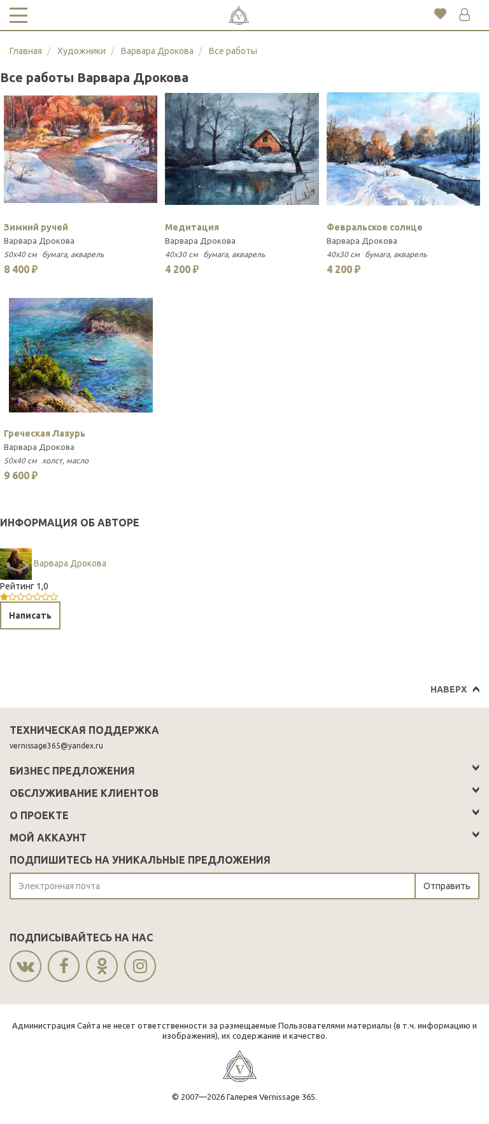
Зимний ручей (36, 227)
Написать (30, 615)
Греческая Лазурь (44, 433)
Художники (81, 51)
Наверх (448, 689)
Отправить (447, 886)
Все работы (233, 51)
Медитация (192, 227)
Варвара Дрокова (157, 51)
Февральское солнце (375, 227)
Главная (26, 51)
